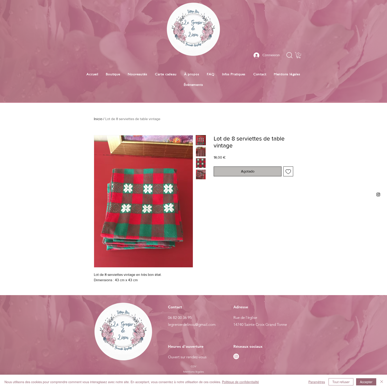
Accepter (366, 382)
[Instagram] (236, 356)
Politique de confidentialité (240, 382)
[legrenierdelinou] (378, 194)
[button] (298, 55)
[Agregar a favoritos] (288, 171)
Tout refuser (341, 382)
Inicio (98, 119)
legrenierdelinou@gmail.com (191, 324)
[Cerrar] (381, 381)
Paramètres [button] (316, 382)
